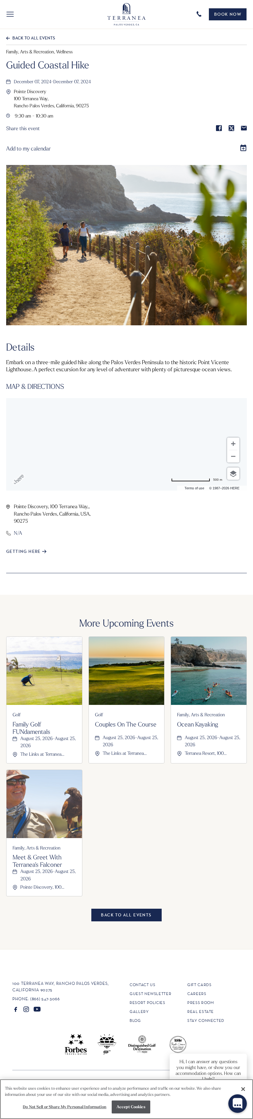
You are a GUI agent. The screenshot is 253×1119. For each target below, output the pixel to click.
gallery (139, 1011)
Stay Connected (205, 1020)
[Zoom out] (233, 456)
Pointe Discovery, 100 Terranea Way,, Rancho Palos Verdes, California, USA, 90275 (52, 513)
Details (20, 346)
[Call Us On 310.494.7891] (200, 13)
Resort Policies (147, 1002)
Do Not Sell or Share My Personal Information (64, 1106)
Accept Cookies (131, 1106)
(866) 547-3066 (45, 999)
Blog (135, 1020)
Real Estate (200, 1011)
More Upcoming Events (126, 622)
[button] (10, 14)
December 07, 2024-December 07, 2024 (52, 81)
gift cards (199, 984)
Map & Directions (35, 386)
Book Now (227, 14)
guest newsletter (150, 993)
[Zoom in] (233, 444)
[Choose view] (233, 473)
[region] (126, 1099)
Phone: (20, 999)
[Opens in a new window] (15, 1009)
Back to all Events (33, 38)
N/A (18, 533)
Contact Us (143, 984)
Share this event (23, 128)
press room (200, 1002)
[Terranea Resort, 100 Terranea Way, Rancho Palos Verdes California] (126, 14)
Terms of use (194, 488)
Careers (196, 993)
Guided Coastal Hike (47, 64)
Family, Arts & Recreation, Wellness (39, 51)
